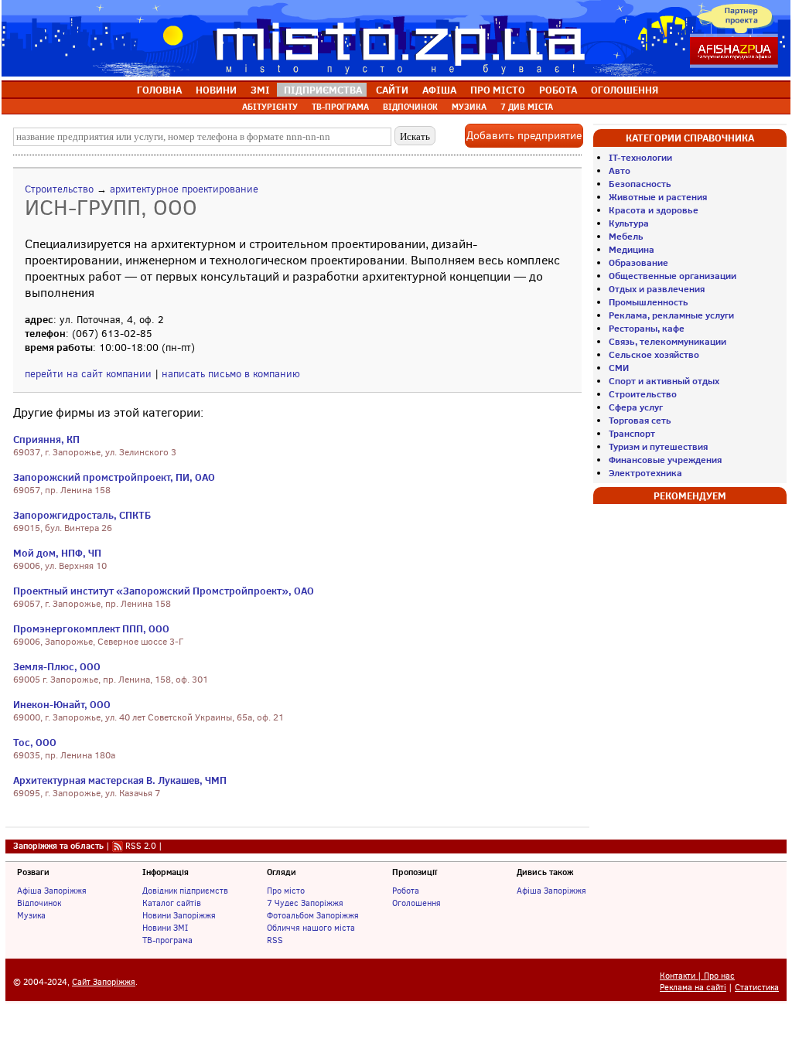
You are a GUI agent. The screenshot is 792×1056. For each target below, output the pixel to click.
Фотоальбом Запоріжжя (313, 915)
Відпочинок (39, 903)
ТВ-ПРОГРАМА (340, 106)
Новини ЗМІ (165, 927)
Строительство (59, 189)
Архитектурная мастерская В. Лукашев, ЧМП (120, 780)
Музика (31, 915)
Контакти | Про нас (697, 976)
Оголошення (416, 903)
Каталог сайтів (171, 903)
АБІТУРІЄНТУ (270, 106)
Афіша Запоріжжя (52, 890)
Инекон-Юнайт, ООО (62, 704)
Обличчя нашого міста (311, 927)
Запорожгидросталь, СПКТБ (82, 515)
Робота (405, 890)
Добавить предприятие (524, 135)
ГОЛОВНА (159, 90)
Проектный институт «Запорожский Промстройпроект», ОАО (163, 591)
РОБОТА (558, 90)
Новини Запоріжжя (179, 915)
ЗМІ (260, 90)
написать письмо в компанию (231, 373)
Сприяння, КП (46, 439)
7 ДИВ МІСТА (526, 106)
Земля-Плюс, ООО (57, 666)
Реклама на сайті (693, 987)
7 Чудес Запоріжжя (305, 903)
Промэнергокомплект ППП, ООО (91, 628)
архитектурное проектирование (184, 189)
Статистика (757, 987)
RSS (275, 940)
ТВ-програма (167, 940)
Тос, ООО (34, 742)
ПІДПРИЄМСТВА (323, 90)
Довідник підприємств (185, 890)
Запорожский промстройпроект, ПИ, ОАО (114, 477)
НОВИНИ (216, 90)
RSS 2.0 (140, 845)
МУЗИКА (469, 106)
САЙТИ (392, 90)
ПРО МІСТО (497, 90)
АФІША (439, 90)
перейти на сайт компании (88, 373)
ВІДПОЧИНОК (410, 106)
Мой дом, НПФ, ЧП (57, 553)
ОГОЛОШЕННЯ (624, 90)
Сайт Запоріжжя (103, 982)
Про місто (286, 890)
